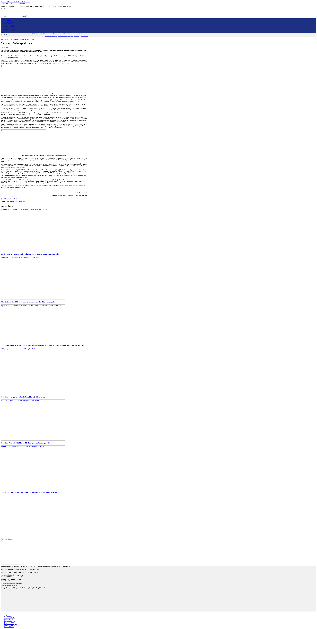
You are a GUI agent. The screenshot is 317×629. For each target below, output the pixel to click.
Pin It (15, 198)
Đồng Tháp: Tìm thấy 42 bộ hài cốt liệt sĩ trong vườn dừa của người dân (25, 443)
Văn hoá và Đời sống (9, 22)
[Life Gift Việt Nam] (6, 539)
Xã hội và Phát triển (9, 25)
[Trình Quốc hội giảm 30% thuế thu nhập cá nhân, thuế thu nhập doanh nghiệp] (33, 299)
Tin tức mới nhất (10, 201)
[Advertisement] (44, 516)
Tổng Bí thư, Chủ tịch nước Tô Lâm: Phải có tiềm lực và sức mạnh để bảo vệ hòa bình (30, 492)
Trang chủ (3, 39)
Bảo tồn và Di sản (8, 23)
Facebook (3, 198)
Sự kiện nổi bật (8, 20)
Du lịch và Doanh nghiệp (10, 28)
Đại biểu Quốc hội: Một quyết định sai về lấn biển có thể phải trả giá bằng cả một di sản (30, 254)
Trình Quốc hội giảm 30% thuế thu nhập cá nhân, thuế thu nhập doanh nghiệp (28, 302)
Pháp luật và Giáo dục (10, 29)
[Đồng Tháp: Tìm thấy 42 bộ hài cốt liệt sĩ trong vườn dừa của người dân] (33, 440)
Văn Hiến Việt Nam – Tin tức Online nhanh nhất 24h (14, 3)
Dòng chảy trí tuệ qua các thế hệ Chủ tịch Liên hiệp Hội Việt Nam (23, 397)
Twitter (7, 198)
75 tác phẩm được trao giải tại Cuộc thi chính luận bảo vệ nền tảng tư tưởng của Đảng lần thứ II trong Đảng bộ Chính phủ (43, 345)
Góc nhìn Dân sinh (9, 627)
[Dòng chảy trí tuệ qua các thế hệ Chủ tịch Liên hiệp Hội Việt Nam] (33, 394)
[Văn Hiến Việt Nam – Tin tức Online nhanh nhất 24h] (15, 2)
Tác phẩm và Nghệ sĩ (9, 26)
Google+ (11, 198)
